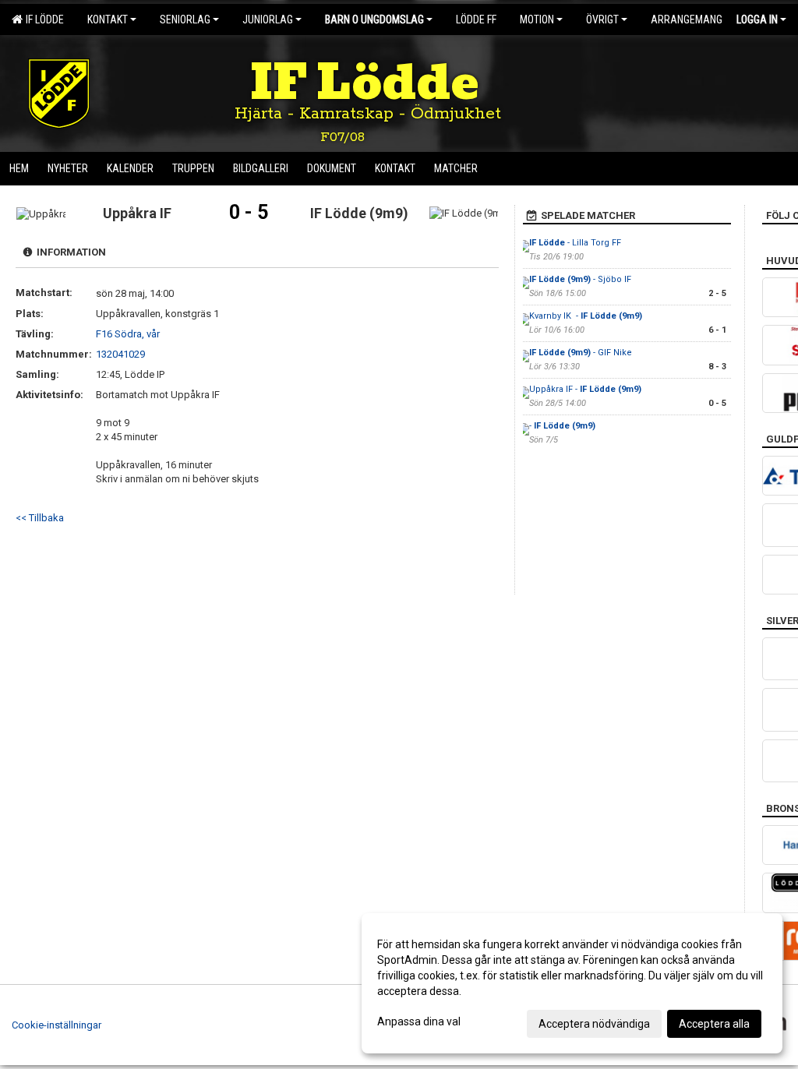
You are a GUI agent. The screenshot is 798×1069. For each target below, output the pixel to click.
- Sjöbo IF (581, 279)
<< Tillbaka (40, 518)
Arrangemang (686, 19)
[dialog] (572, 983)
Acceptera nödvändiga (594, 1024)
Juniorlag (267, 19)
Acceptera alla (714, 1024)
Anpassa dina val (419, 1021)
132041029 (120, 354)
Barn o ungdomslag (374, 19)
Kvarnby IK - (585, 316)
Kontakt (107, 19)
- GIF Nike (580, 353)
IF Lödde (42, 19)
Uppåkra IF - (585, 389)
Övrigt (602, 19)
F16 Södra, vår (128, 334)
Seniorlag (185, 19)
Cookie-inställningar (56, 1025)
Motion (537, 19)
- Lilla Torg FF (575, 243)
